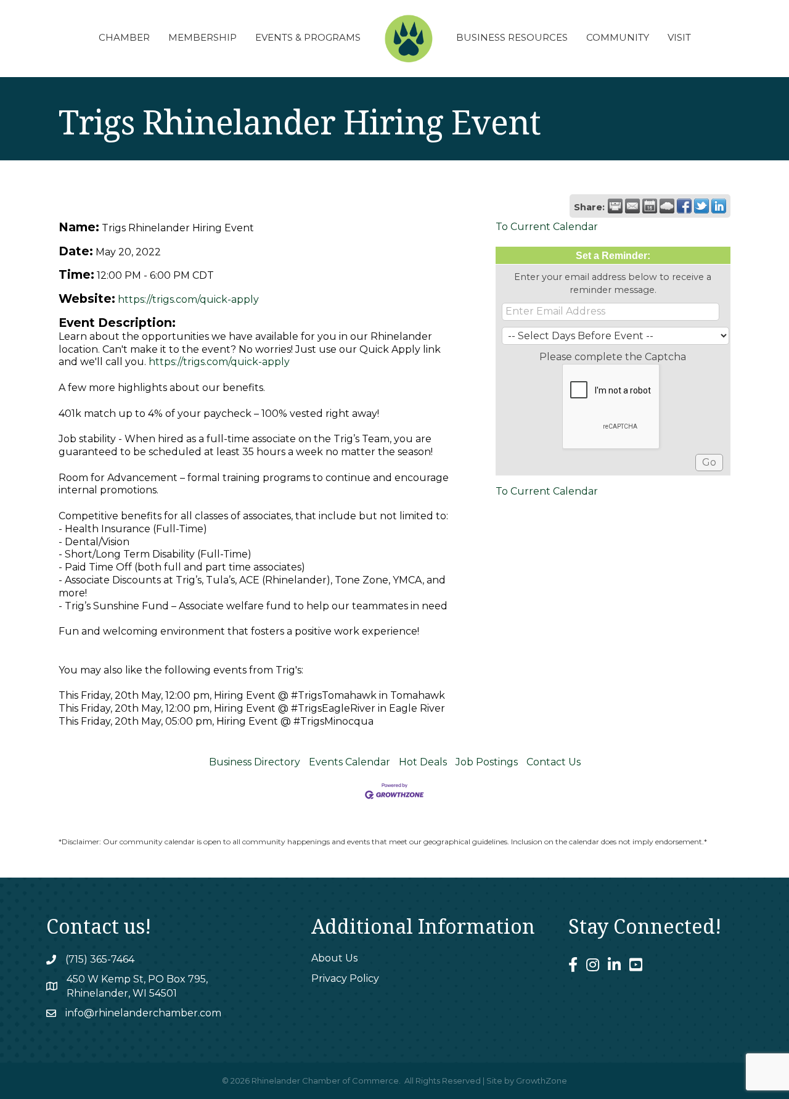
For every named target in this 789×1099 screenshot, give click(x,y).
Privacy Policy (345, 978)
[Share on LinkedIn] (718, 206)
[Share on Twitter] (701, 206)
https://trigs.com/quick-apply (188, 299)
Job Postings (487, 762)
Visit (679, 37)
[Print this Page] (615, 206)
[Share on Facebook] (684, 206)
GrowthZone (541, 1080)
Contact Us (553, 762)
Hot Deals (423, 762)
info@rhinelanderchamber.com (143, 1013)
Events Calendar (349, 762)
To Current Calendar (547, 227)
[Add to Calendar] (649, 206)
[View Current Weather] (667, 206)
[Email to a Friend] (632, 206)
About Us (334, 958)
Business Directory (254, 762)
